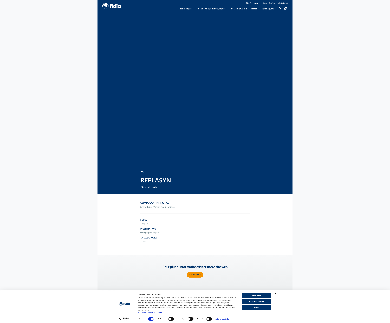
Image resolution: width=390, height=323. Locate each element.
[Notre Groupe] (193, 9)
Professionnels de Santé (278, 3)
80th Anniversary (252, 3)
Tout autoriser (257, 295)
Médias (264, 3)
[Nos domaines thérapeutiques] (226, 9)
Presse (254, 9)
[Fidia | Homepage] (111, 6)
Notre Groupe (185, 9)
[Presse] (258, 9)
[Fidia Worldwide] (286, 9)
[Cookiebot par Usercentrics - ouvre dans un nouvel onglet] (124, 319)
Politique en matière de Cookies (150, 312)
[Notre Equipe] (275, 9)
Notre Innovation (238, 9)
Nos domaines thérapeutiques (211, 9)
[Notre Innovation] (248, 9)
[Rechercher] (280, 9)
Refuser (256, 307)
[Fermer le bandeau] (275, 293)
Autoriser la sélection (256, 301)
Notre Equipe (268, 9)
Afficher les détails (222, 319)
